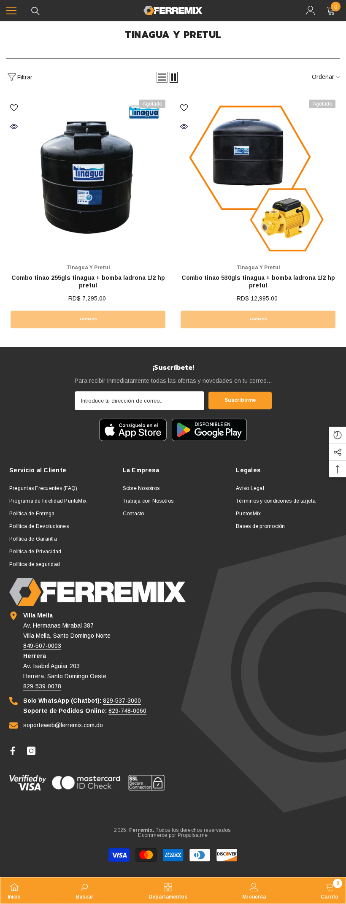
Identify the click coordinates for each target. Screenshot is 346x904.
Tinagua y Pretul (88, 268)
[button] (162, 77)
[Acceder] (310, 10)
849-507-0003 (42, 645)
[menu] (11, 10)
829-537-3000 (122, 700)
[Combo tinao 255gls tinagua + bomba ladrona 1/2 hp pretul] (88, 177)
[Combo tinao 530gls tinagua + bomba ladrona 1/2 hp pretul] (258, 177)
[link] (84, 890)
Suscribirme (240, 400)
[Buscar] (35, 11)
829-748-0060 (127, 710)
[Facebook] (13, 751)
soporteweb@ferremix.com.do (63, 725)
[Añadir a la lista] (14, 107)
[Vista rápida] (14, 126)
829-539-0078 (42, 686)
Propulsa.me (193, 835)
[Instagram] (31, 751)
